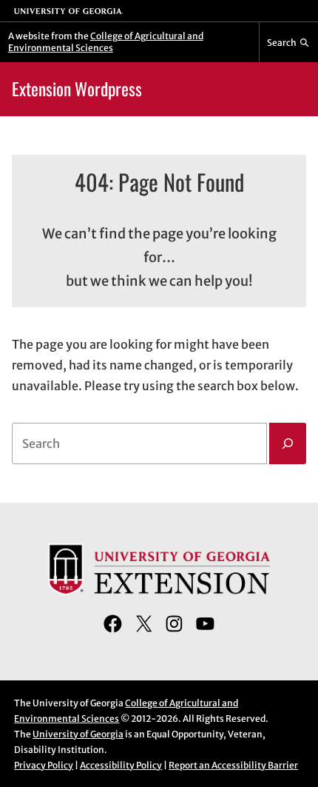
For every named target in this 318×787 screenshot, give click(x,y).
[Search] (287, 443)
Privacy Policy (43, 765)
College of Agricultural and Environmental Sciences (105, 41)
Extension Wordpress (77, 88)
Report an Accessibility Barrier (233, 765)
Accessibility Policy (121, 765)
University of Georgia (78, 734)
